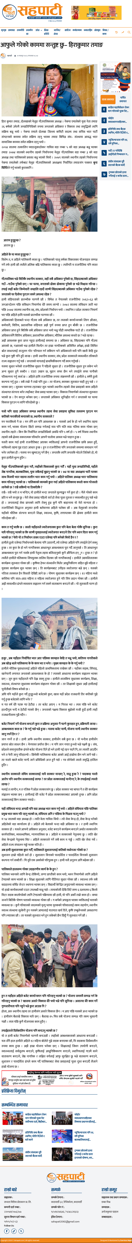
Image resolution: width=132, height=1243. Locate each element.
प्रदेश (37, 30)
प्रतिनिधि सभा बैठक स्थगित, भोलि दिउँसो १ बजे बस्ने (35, 1136)
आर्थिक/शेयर (57, 32)
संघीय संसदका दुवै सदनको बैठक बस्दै (33, 1154)
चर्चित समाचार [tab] (123, 100)
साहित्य (68, 30)
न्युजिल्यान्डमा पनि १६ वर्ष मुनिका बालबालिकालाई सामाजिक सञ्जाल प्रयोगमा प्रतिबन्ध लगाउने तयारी (85, 1136)
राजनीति (20, 30)
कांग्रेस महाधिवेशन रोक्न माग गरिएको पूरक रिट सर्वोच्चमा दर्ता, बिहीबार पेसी (35, 1118)
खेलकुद (97, 30)
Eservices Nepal (126, 1240)
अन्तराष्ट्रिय (88, 30)
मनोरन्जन (77, 30)
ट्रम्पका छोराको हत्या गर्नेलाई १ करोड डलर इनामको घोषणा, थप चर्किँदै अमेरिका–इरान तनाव (84, 1154)
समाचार (11, 30)
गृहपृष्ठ (3, 30)
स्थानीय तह (29, 32)
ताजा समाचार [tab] (108, 99)
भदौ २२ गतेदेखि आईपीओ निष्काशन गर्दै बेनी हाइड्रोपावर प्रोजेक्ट (118, 152)
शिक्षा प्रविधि (46, 32)
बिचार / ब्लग (105, 32)
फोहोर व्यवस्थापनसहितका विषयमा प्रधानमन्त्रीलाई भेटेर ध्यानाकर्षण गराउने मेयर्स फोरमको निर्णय (85, 1118)
